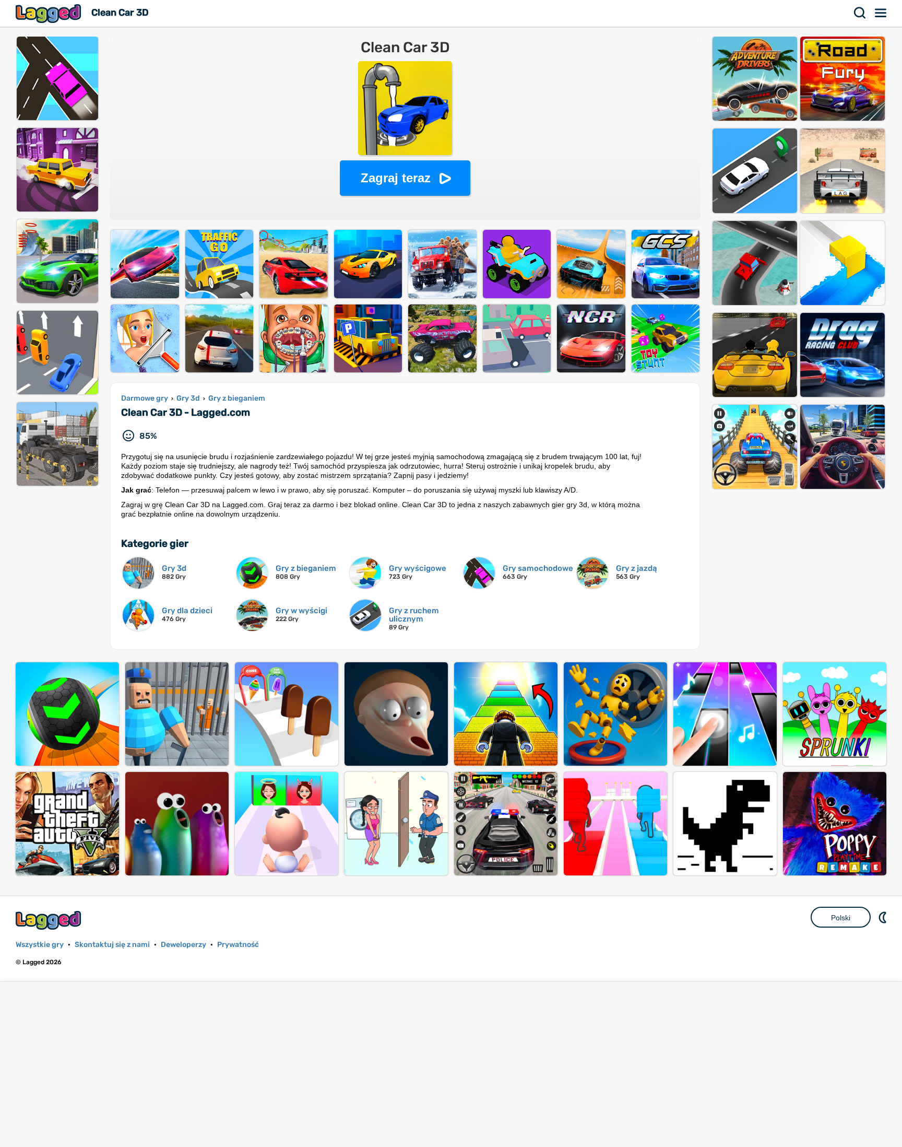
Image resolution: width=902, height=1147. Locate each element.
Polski (840, 918)
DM (883, 917)
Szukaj (860, 13)
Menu (881, 13)
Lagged (50, 13)
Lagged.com (50, 920)
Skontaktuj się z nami (112, 944)
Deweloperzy (183, 944)
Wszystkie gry (40, 944)
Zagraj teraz (396, 178)
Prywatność (238, 944)
